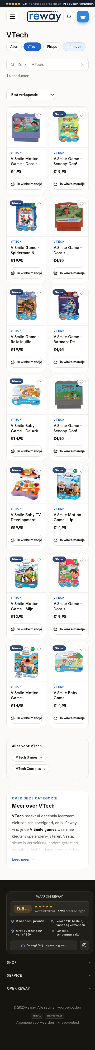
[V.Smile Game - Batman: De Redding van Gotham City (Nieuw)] (69, 329)
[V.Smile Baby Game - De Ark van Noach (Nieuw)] (26, 418)
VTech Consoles (28, 768)
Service (14, 975)
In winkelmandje (29, 184)
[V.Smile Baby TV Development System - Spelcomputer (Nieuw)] (26, 507)
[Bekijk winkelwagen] (83, 16)
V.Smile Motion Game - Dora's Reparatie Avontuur (25, 161)
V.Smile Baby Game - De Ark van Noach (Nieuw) (24, 428)
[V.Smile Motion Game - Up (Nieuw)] (69, 507)
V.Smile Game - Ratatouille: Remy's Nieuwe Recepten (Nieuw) (25, 339)
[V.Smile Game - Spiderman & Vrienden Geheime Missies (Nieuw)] (26, 240)
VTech (32, 46)
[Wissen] (82, 64)
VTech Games (26, 757)
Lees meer (21, 859)
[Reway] (44, 16)
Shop (12, 962)
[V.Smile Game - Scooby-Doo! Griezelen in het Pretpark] (69, 418)
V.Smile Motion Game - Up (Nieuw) (67, 517)
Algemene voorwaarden (35, 1022)
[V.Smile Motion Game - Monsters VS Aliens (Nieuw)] (26, 685)
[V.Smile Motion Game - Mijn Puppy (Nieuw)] (26, 596)
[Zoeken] (69, 16)
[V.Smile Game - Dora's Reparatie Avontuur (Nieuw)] (69, 596)
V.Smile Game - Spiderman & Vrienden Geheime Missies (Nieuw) (25, 250)
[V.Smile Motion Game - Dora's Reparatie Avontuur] (26, 151)
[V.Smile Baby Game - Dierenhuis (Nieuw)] (69, 685)
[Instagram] (84, 945)
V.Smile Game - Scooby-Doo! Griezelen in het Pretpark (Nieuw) (69, 161)
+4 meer (74, 46)
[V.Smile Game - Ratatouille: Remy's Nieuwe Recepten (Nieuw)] (26, 329)
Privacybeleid (68, 1022)
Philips (52, 46)
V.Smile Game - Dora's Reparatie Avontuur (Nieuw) (68, 606)
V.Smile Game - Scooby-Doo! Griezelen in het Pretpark (69, 428)
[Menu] (12, 16)
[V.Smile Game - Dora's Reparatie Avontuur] (69, 240)
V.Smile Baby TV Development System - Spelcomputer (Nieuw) (26, 517)
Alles (14, 46)
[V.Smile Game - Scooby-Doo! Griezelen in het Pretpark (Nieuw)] (69, 151)
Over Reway (18, 988)
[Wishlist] (39, 115)
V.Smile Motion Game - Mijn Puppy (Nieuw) (25, 606)
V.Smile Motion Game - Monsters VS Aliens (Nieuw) (25, 696)
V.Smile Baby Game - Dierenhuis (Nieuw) (65, 696)
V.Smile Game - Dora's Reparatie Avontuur (68, 250)
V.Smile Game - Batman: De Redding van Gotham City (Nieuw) (68, 339)
